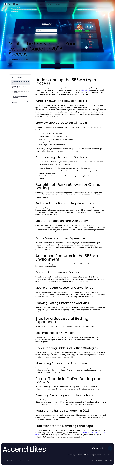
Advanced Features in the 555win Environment (20, 92)
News (80, 455)
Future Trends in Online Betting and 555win (20, 101)
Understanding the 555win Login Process (20, 82)
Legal (110, 460)
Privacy (100, 460)
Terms (105, 460)
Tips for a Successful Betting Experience (19, 96)
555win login (85, 90)
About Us (94, 460)
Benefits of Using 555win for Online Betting (19, 87)
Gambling (12, 38)
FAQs (86, 455)
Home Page (72, 455)
